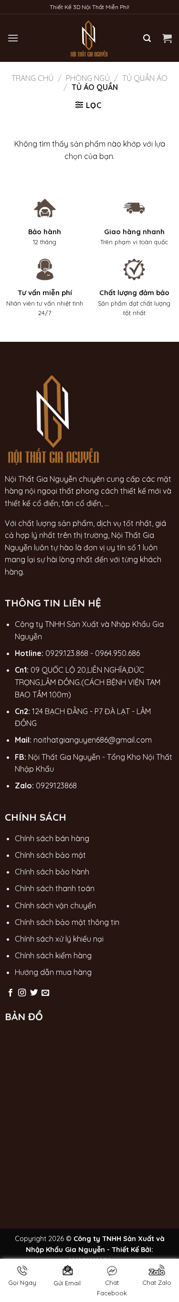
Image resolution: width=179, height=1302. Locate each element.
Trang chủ (32, 78)
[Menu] (13, 38)
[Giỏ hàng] (167, 38)
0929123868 (56, 785)
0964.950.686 (117, 653)
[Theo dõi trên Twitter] (34, 993)
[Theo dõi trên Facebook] (10, 993)
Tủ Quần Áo (145, 78)
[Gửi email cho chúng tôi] (45, 993)
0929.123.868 (66, 653)
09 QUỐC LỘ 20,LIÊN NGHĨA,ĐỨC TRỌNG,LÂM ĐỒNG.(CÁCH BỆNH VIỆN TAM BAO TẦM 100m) (87, 682)
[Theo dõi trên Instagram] (22, 993)
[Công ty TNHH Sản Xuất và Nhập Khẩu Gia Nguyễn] (89, 38)
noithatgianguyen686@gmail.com (92, 740)
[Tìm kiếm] (147, 38)
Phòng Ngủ (88, 78)
